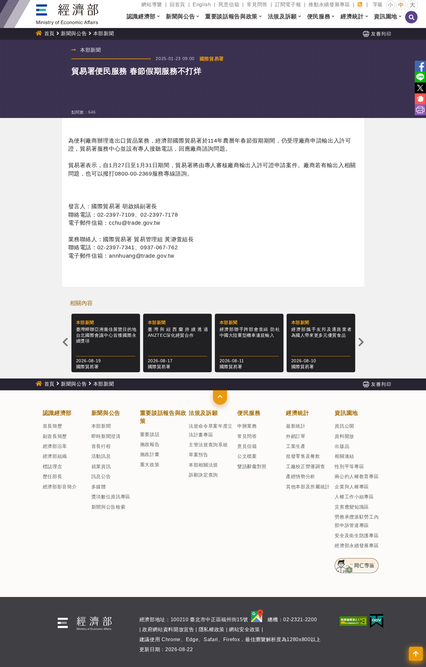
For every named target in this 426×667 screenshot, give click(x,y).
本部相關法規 (203, 464)
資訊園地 (346, 413)
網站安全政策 (244, 629)
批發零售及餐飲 (303, 456)
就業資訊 (101, 466)
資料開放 (344, 436)
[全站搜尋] (411, 21)
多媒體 (98, 486)
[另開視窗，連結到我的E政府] (376, 620)
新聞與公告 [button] (180, 16)
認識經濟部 (57, 413)
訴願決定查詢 (203, 474)
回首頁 (177, 4)
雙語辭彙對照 (252, 466)
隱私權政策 (212, 629)
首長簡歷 (52, 426)
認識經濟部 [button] (141, 16)
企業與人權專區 (352, 486)
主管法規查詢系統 (208, 444)
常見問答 (257, 4)
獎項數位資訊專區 (110, 496)
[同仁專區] (357, 564)
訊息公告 (101, 476)
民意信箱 (229, 4)
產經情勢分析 (300, 476)
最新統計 (296, 426)
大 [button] (412, 5)
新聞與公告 (74, 33)
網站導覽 (151, 4)
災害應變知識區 (352, 507)
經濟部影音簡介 (60, 486)
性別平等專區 (349, 466)
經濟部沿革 (55, 446)
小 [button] (390, 4)
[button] (220, 397)
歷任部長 (52, 476)
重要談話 (150, 434)
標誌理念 (52, 466)
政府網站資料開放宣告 (168, 629)
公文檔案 (247, 456)
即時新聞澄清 (106, 436)
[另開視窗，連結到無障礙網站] (353, 620)
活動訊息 (101, 456)
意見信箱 (247, 446)
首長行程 (101, 446)
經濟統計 (297, 413)
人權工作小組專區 (354, 496)
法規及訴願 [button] (282, 16)
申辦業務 (247, 426)
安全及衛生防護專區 (357, 535)
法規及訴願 (203, 413)
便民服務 (249, 413)
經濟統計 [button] (352, 16)
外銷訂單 (296, 436)
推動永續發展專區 (329, 4)
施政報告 (150, 444)
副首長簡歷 (55, 436)
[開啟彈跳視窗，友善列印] (377, 33)
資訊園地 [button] (385, 16)
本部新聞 (101, 426)
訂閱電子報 (288, 4)
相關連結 (344, 456)
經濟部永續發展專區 (357, 545)
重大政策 (150, 464)
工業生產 (296, 446)
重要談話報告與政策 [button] (231, 16)
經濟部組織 (55, 456)
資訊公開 (344, 426)
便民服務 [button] (319, 16)
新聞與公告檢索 (108, 507)
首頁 (49, 33)
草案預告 (198, 454)
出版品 (342, 446)
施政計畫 (150, 454)
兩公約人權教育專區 (357, 476)
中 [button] (401, 5)
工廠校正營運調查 (305, 466)
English (202, 4)
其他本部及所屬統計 (308, 486)
